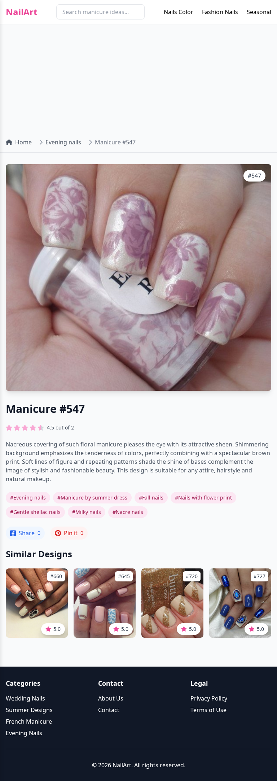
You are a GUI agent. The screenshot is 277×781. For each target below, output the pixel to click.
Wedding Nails (25, 698)
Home (23, 142)
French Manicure (29, 721)
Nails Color (178, 12)
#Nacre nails (128, 512)
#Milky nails (86, 512)
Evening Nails (24, 733)
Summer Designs (29, 710)
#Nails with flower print (203, 497)
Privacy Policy (208, 698)
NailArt (21, 12)
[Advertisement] (138, 77)
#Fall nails (151, 497)
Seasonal (259, 12)
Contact (108, 710)
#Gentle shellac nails (35, 512)
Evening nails (63, 142)
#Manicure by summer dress (92, 497)
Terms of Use (208, 710)
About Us (110, 698)
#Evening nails (28, 497)
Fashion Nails (220, 12)
